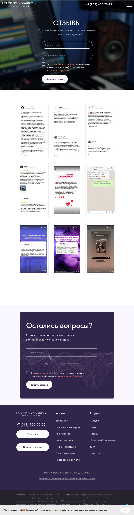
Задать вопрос (39, 384)
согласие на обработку (63, 64)
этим (58, 510)
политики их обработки (58, 70)
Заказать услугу (54, 79)
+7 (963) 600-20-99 (31, 425)
